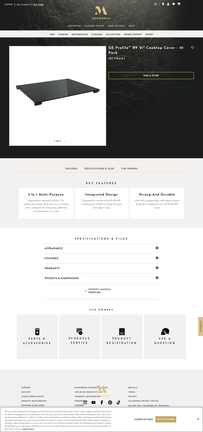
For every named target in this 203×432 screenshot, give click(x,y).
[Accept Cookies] (198, 419)
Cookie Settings (143, 419)
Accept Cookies (166, 419)
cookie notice (28, 429)
